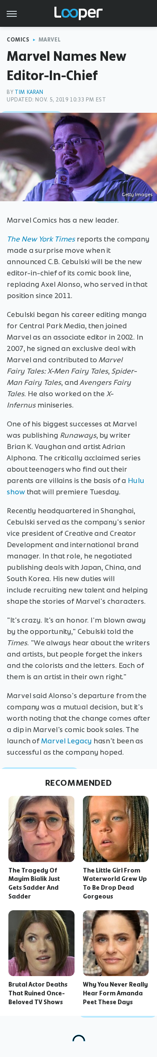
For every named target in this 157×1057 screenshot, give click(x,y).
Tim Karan (29, 92)
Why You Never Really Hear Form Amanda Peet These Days (115, 993)
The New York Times (41, 239)
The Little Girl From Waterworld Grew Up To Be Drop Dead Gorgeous (115, 883)
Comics (18, 39)
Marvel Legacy (66, 741)
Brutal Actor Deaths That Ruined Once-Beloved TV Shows (37, 993)
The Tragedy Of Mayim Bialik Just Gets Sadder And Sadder (34, 883)
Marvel (50, 39)
